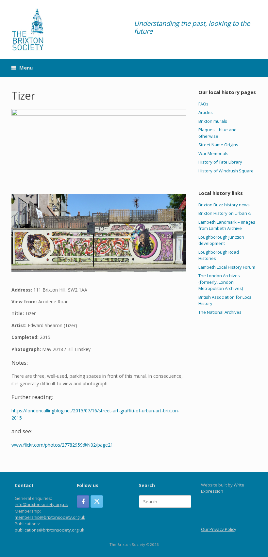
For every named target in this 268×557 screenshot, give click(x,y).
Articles (205, 112)
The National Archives (220, 312)
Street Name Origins (218, 145)
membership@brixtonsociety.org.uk (50, 517)
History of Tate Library (220, 162)
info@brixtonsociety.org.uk (41, 504)
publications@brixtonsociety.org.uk (49, 530)
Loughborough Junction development (221, 240)
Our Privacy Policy (218, 529)
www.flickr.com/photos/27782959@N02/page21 (62, 445)
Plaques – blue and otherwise (217, 133)
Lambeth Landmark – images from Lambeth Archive (226, 225)
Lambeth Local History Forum (226, 267)
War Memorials (213, 153)
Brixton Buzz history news (224, 205)
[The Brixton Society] (27, 29)
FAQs (203, 104)
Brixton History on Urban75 (225, 213)
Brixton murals (212, 121)
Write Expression (222, 488)
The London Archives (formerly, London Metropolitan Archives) (220, 282)
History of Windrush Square (226, 171)
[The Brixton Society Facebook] (83, 501)
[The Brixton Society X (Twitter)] (97, 501)
